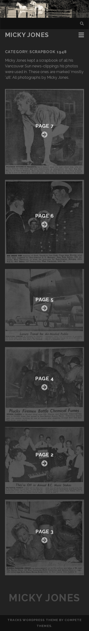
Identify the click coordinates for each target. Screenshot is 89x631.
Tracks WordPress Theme (32, 620)
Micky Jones (27, 34)
